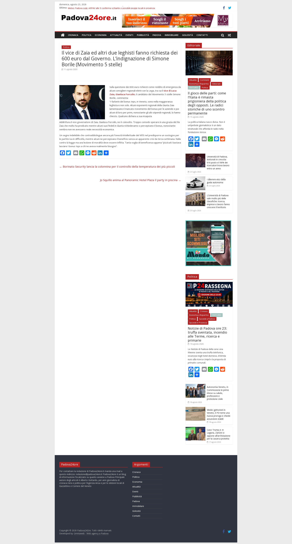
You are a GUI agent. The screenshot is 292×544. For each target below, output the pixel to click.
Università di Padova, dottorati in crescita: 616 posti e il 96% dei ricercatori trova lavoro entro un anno (218, 162)
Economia (100, 35)
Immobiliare (172, 35)
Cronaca (73, 35)
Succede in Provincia (198, 322)
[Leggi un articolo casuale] (229, 35)
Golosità (187, 35)
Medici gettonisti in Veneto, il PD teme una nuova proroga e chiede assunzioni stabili (218, 414)
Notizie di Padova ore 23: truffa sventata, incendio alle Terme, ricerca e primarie (207, 334)
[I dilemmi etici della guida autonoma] (195, 178)
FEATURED (193, 87)
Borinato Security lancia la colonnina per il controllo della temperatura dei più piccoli (117, 166)
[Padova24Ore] (62, 35)
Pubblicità (143, 35)
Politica (86, 35)
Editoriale (216, 84)
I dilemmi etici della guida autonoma (216, 181)
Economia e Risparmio (199, 84)
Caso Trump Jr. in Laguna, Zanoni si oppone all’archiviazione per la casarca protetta (218, 434)
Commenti (204, 80)
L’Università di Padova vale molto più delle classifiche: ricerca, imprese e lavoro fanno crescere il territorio (218, 201)
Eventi (129, 35)
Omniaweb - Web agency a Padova (91, 533)
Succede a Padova (207, 319)
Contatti (202, 35)
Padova (157, 35)
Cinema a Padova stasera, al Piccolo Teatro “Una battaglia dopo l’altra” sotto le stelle (110, 7)
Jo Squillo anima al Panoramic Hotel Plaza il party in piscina (140, 180)
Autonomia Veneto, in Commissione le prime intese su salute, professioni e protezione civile (218, 393)
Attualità (116, 35)
